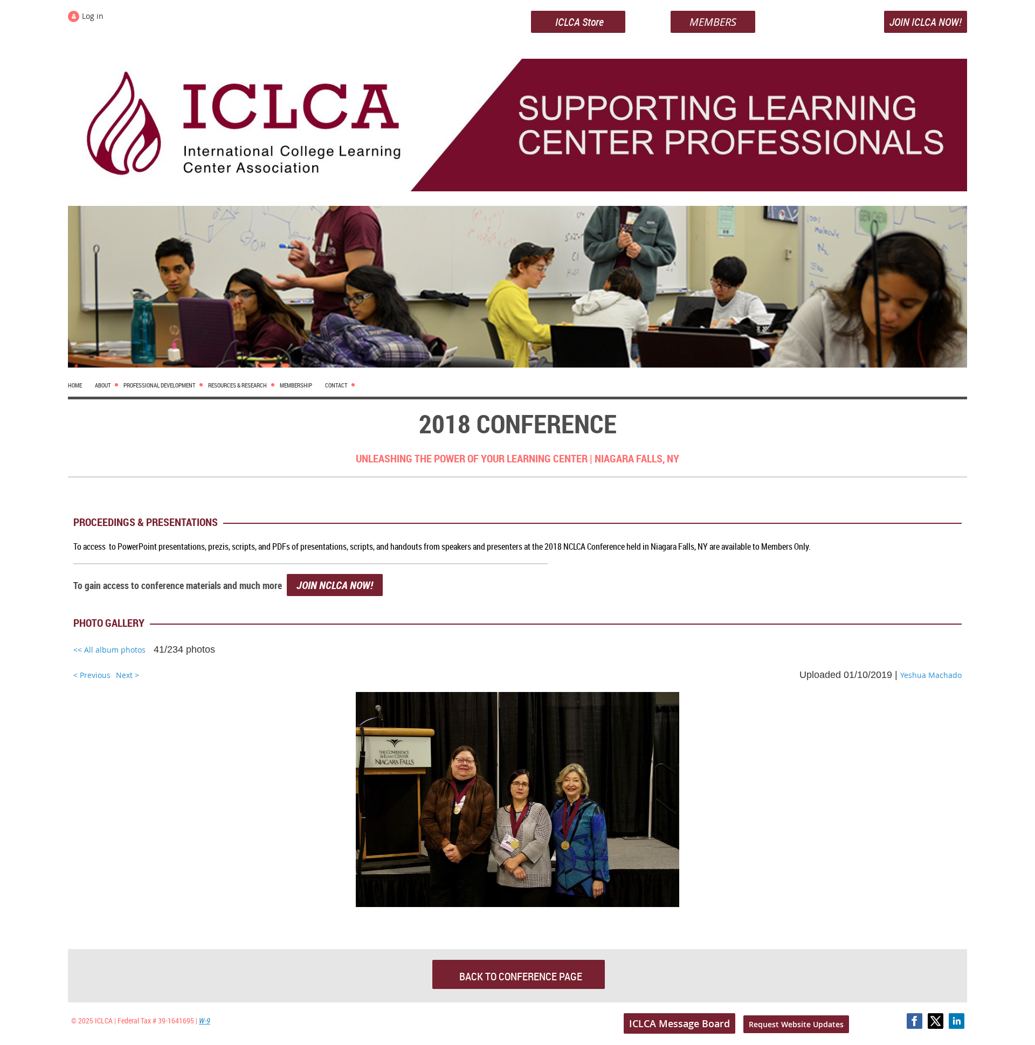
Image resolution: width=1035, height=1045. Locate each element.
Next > (127, 675)
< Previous (92, 675)
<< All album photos (109, 650)
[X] (935, 1021)
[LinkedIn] (956, 1021)
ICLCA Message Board (679, 1023)
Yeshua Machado (931, 675)
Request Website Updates (796, 1024)
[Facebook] (914, 1021)
